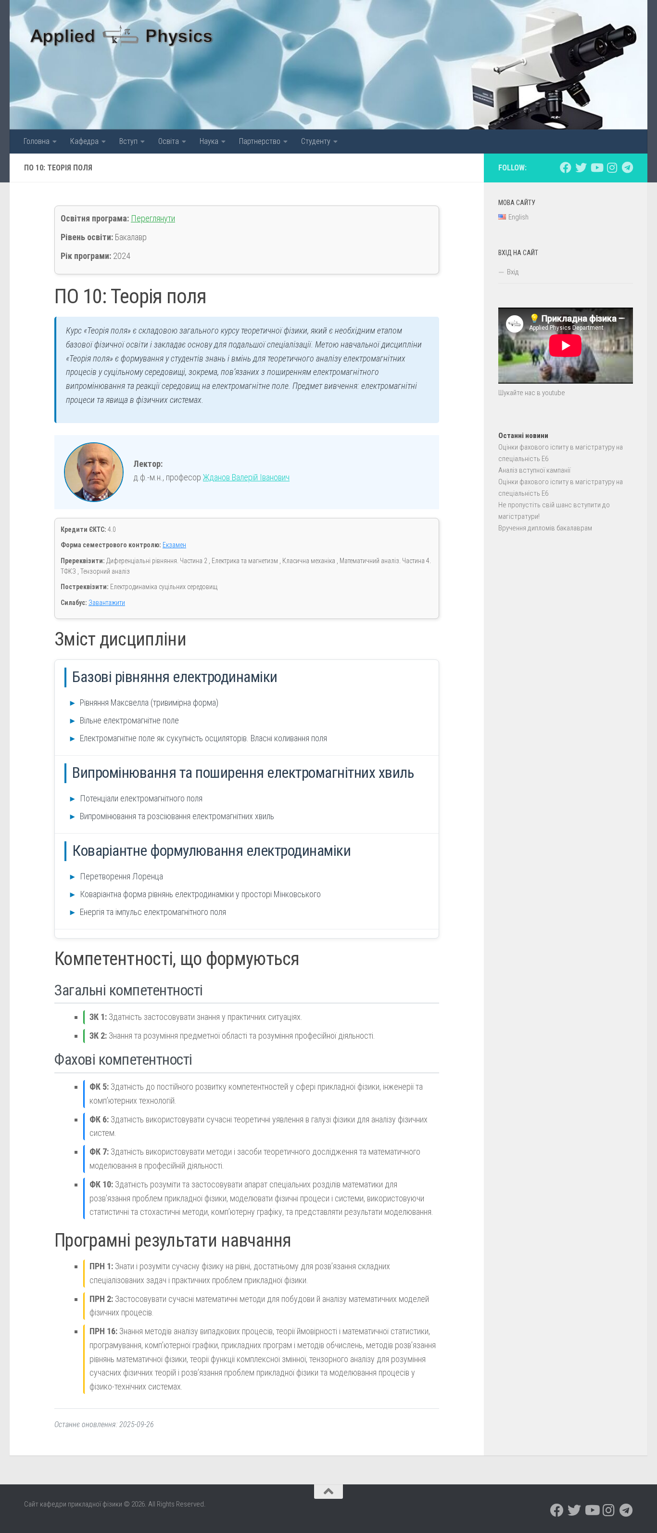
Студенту (315, 141)
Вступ (128, 141)
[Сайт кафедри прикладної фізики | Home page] (122, 33)
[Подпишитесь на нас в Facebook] (565, 167)
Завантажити (106, 602)
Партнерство (259, 141)
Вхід (513, 272)
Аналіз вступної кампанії (534, 470)
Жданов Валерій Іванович (246, 477)
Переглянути (153, 218)
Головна (37, 141)
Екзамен (174, 545)
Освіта (168, 141)
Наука (209, 141)
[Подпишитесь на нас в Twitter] (581, 167)
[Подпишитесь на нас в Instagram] (612, 167)
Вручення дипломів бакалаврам (545, 528)
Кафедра (84, 141)
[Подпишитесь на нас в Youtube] (596, 167)
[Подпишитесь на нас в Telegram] (627, 167)
